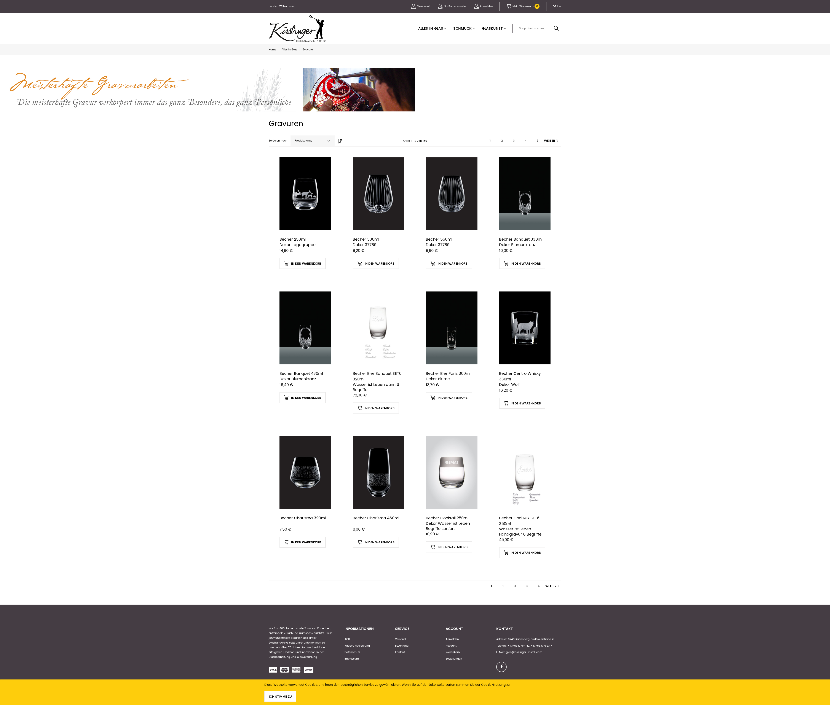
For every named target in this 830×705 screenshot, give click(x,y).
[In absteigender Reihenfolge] (338, 140)
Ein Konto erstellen (456, 6)
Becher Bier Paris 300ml (448, 373)
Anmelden (486, 6)
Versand (400, 639)
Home (272, 50)
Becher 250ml (292, 239)
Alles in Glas (289, 50)
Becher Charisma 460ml (376, 518)
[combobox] (538, 28)
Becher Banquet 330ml (521, 239)
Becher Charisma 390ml (302, 518)
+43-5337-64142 (519, 646)
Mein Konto (424, 6)
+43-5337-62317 (541, 646)
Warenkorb (453, 652)
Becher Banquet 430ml (301, 373)
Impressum (352, 659)
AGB (347, 639)
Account (451, 646)
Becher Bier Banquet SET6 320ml (377, 376)
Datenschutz (352, 652)
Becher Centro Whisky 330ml (520, 376)
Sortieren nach (278, 141)
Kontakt (400, 652)
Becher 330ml (366, 239)
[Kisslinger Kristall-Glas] (298, 28)
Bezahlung (402, 646)
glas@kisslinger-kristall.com (524, 652)
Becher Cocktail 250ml (447, 518)
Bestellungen (454, 659)
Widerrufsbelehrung (357, 646)
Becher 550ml (439, 239)
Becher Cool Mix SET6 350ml (519, 521)
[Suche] (556, 29)
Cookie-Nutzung (493, 684)
